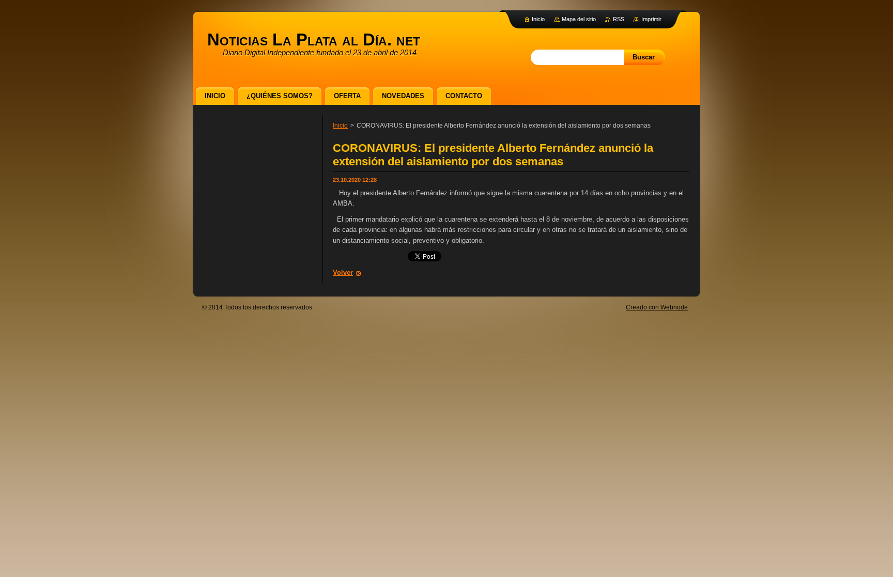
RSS (618, 19)
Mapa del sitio (579, 19)
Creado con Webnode (657, 307)
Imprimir (651, 19)
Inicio (340, 125)
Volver (343, 272)
